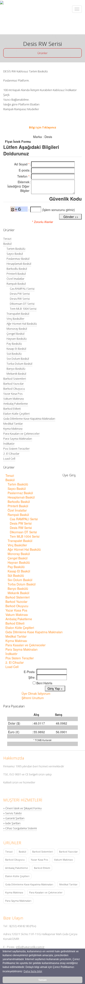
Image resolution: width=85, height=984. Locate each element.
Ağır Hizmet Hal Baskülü (22, 324)
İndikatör (9, 443)
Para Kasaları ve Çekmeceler (21, 433)
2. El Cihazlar (11, 453)
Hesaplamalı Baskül (19, 264)
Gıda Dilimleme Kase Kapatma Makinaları (29, 419)
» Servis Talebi (12, 813)
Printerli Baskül (16, 274)
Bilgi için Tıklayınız (42, 127)
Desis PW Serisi (20, 294)
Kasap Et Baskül (16, 349)
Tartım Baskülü (16, 249)
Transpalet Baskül (18, 314)
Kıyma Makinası (12, 428)
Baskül (7, 244)
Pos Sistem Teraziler (16, 448)
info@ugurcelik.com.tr (30, 947)
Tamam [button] (42, 980)
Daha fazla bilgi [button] (33, 971)
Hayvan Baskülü (17, 339)
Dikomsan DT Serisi (22, 304)
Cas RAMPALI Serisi (22, 289)
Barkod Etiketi (12, 409)
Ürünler (42, 53)
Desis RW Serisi (20, 299)
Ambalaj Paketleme (15, 404)
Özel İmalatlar (15, 279)
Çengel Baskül (15, 334)
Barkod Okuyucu (14, 389)
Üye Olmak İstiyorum (36, 693)
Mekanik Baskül (16, 374)
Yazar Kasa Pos (12, 394)
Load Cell (9, 458)
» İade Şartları (11, 823)
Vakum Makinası (13, 399)
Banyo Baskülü (16, 369)
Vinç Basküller (15, 319)
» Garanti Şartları (13, 818)
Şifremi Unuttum (33, 698)
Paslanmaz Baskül (18, 259)
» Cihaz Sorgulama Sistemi (20, 828)
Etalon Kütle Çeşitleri (16, 414)
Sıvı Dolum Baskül (18, 359)
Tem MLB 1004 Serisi (23, 309)
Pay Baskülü (14, 344)
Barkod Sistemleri (14, 379)
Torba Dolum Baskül (19, 364)
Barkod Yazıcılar (13, 384)
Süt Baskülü (14, 354)
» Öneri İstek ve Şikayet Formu (22, 808)
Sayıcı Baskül (15, 254)
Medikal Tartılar (13, 424)
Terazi (7, 239)
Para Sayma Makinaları (17, 438)
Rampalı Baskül (16, 284)
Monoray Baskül (17, 329)
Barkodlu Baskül (17, 269)
